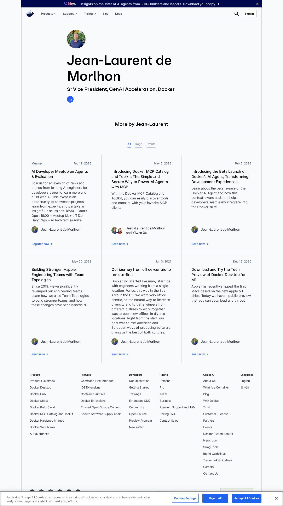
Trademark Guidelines (217, 460)
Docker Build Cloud (42, 407)
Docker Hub (38, 394)
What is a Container (216, 387)
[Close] (276, 498)
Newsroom (210, 440)
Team (163, 394)
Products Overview (42, 380)
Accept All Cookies (246, 498)
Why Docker (211, 400)
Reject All (215, 498)
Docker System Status (218, 433)
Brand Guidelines (214, 453)
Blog (206, 394)
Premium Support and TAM (178, 407)
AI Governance (39, 433)
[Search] (236, 14)
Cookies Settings (185, 498)
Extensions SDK (139, 400)
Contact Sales (169, 420)
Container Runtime (93, 394)
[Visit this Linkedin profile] (70, 99)
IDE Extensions (90, 387)
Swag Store (211, 447)
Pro (162, 387)
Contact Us (210, 473)
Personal (165, 380)
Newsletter (136, 427)
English (245, 380)
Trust (206, 407)
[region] (141, 498)
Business (165, 400)
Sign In (249, 13)
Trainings (135, 394)
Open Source (137, 414)
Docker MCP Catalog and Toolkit (51, 414)
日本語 (245, 387)
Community (136, 407)
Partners (208, 420)
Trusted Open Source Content (101, 407)
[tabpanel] (141, 259)
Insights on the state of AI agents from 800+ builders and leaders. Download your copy (147, 4)
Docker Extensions (93, 400)
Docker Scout (39, 400)
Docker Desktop (40, 387)
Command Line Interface (97, 380)
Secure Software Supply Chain (101, 414)
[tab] (129, 144)
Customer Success (215, 414)
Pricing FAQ (167, 414)
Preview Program (140, 420)
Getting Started (139, 387)
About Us (209, 380)
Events (207, 427)
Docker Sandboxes (42, 427)
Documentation (139, 380)
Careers (208, 467)
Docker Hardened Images (47, 420)
